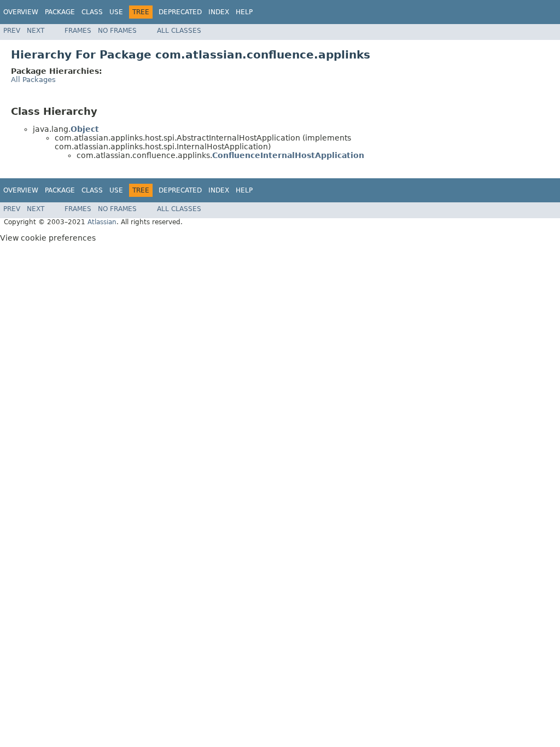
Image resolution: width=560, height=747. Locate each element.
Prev (11, 30)
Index (218, 12)
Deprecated (180, 12)
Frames (78, 30)
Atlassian (102, 222)
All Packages (33, 79)
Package (60, 12)
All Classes (179, 30)
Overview (20, 12)
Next (35, 30)
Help (244, 12)
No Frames (117, 30)
